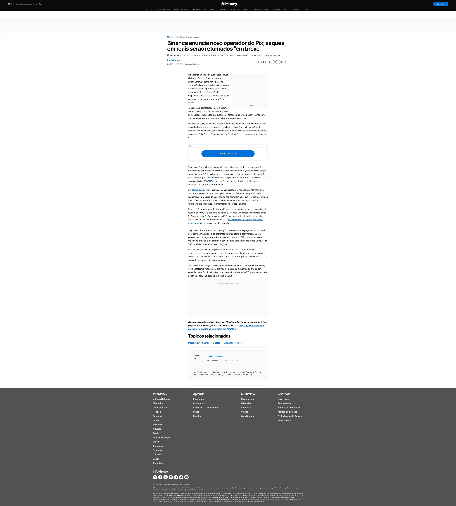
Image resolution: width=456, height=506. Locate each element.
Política (157, 412)
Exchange (228, 343)
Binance (205, 343)
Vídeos (244, 412)
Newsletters (441, 4)
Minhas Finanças (261, 9)
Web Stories (247, 416)
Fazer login (283, 399)
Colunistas (158, 463)
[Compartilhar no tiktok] (181, 477)
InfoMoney (160, 394)
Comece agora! (226, 153)
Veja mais (284, 394)
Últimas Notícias (162, 9)
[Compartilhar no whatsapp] (258, 62)
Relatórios (198, 399)
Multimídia (248, 394)
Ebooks (197, 416)
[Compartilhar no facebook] (263, 62)
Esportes (157, 450)
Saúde (156, 459)
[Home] (228, 4)
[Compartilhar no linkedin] (275, 62)
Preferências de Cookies (290, 416)
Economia (235, 9)
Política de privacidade (289, 407)
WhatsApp (246, 403)
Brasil (286, 9)
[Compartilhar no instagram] (155, 477)
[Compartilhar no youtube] (186, 477)
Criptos (216, 343)
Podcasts (246, 407)
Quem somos (284, 403)
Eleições (224, 9)
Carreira (157, 454)
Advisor (296, 9)
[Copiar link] (287, 62)
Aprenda (198, 394)
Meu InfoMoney (181, 9)
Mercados (196, 9)
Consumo (158, 446)
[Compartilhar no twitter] (269, 62)
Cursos (197, 412)
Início (149, 9)
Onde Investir (210, 9)
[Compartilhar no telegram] (281, 62)
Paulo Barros (173, 60)
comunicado (198, 190)
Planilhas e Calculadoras (205, 407)
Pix (238, 343)
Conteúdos (199, 403)
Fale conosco (284, 420)
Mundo (247, 9)
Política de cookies (287, 412)
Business (276, 9)
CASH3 (208, 181)
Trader (306, 9)
